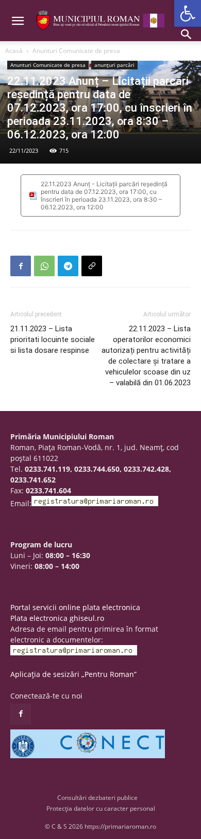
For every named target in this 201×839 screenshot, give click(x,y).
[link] (187, 13)
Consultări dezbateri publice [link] (97, 797)
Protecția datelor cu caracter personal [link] (100, 808)
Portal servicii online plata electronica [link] (75, 607)
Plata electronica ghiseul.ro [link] (57, 618)
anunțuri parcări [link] (114, 64)
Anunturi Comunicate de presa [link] (76, 50)
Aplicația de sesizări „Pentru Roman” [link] (73, 674)
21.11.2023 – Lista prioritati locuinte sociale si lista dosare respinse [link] (52, 339)
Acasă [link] (14, 50)
